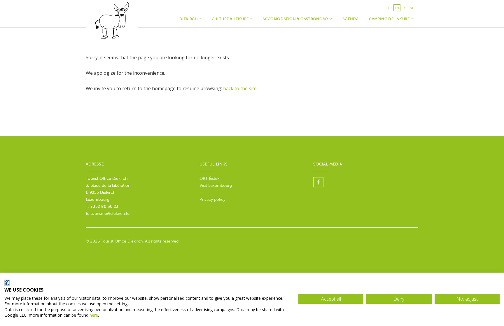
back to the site (240, 88)
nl (412, 8)
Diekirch (189, 19)
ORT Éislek (209, 178)
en (397, 8)
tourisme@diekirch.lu (110, 213)
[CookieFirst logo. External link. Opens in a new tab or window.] (7, 283)
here (94, 315)
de (404, 8)
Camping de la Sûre (389, 19)
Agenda (350, 19)
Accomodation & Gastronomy (295, 19)
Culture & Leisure (231, 19)
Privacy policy (212, 199)
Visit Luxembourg (216, 185)
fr (389, 8)
